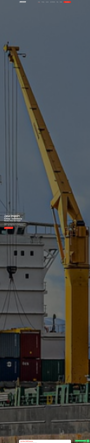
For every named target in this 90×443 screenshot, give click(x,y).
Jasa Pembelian (52, 1)
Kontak (61, 1)
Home (39, 1)
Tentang (43, 1)
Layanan (47, 1)
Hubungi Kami (8, 227)
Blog (57, 1)
